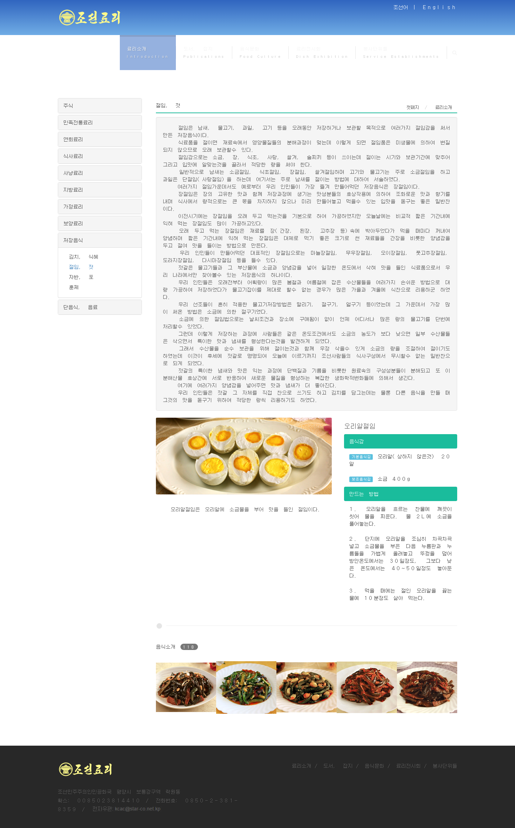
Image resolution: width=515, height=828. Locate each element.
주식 (68, 105)
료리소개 (301, 765)
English (440, 7)
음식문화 (374, 765)
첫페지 (412, 107)
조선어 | (405, 7)
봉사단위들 (445, 765)
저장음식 (73, 240)
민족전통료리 (78, 122)
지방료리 (73, 189)
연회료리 (73, 139)
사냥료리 (73, 172)
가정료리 (73, 206)
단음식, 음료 (80, 306)
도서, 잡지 (338, 765)
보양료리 (73, 223)
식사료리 (73, 155)
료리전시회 (408, 765)
